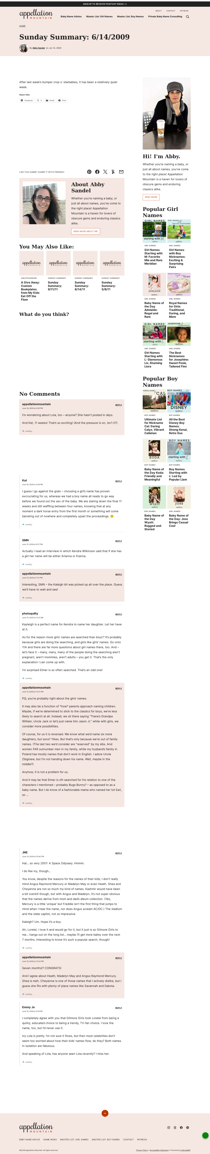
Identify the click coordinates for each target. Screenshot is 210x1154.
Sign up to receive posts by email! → (105, 4)
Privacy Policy (142, 1150)
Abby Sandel (39, 48)
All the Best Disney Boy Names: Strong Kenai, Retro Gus (178, 426)
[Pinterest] (187, 1127)
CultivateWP (185, 1150)
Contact (170, 11)
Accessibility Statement (159, 1150)
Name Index (50, 1139)
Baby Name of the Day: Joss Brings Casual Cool (179, 521)
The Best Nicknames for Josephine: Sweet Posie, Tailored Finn (179, 359)
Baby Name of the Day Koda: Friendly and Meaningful (154, 474)
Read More (151, 197)
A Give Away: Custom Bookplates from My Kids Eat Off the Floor (30, 291)
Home (22, 26)
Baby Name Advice (71, 16)
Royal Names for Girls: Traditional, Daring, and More (178, 309)
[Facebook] (181, 1127)
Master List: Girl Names (99, 16)
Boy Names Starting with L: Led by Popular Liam (178, 474)
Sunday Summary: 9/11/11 (55, 286)
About (158, 11)
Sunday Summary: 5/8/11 (109, 286)
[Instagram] (169, 1127)
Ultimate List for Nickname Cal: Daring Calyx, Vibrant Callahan (154, 426)
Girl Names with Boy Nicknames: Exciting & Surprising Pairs (177, 258)
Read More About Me (86, 231)
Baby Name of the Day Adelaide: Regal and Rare (154, 309)
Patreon (184, 11)
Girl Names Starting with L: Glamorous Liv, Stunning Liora (153, 359)
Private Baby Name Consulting (165, 16)
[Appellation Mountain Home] (36, 14)
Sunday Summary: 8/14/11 (82, 286)
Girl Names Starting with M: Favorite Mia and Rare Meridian (153, 256)
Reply (118, 405)
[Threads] (175, 1127)
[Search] (187, 17)
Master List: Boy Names (130, 16)
